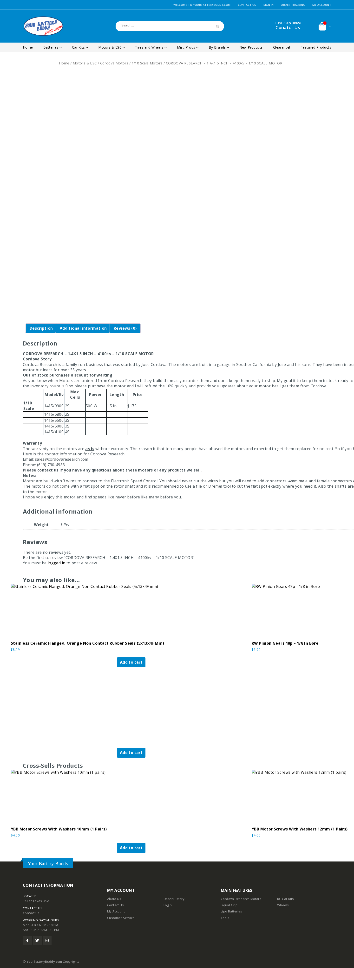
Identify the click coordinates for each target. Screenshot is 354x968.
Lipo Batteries (231, 911)
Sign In (268, 4)
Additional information (83, 328)
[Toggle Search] (217, 26)
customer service (120, 918)
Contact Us (247, 4)
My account (321, 4)
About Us (114, 899)
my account (116, 911)
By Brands (218, 47)
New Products (251, 47)
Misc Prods (186, 47)
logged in (57, 563)
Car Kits (79, 47)
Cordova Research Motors (241, 899)
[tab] (41, 328)
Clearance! (281, 47)
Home (28, 47)
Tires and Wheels (149, 47)
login (168, 905)
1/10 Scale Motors (147, 63)
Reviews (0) (125, 328)
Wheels (283, 905)
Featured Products (316, 47)
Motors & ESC (110, 47)
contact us (31, 913)
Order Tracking (293, 4)
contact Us (115, 905)
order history (174, 899)
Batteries (51, 47)
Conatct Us (287, 27)
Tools (225, 918)
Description (41, 328)
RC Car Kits (285, 899)
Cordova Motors (114, 63)
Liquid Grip (229, 905)
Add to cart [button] (131, 662)
